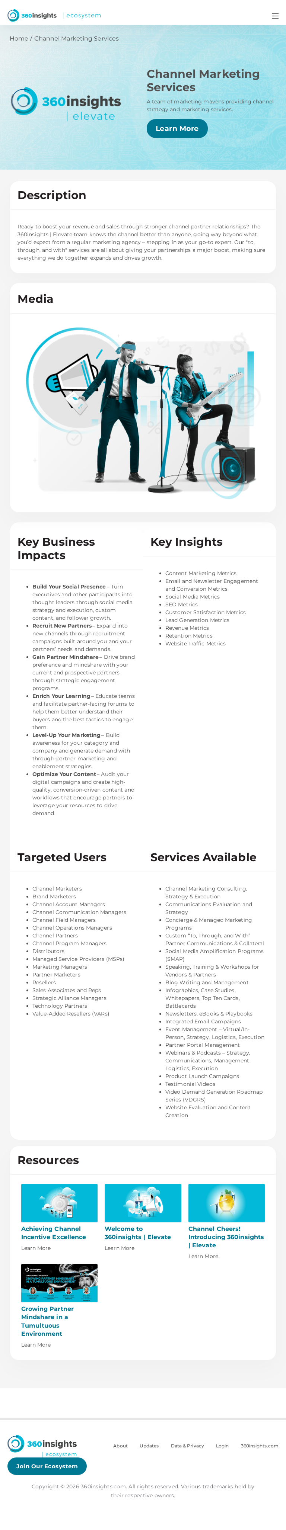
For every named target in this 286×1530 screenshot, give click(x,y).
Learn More (177, 128)
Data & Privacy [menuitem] (187, 1446)
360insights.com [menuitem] (260, 1446)
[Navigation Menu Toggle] (275, 15)
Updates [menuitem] (149, 1446)
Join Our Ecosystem (47, 1466)
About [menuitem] (120, 1446)
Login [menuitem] (222, 1446)
